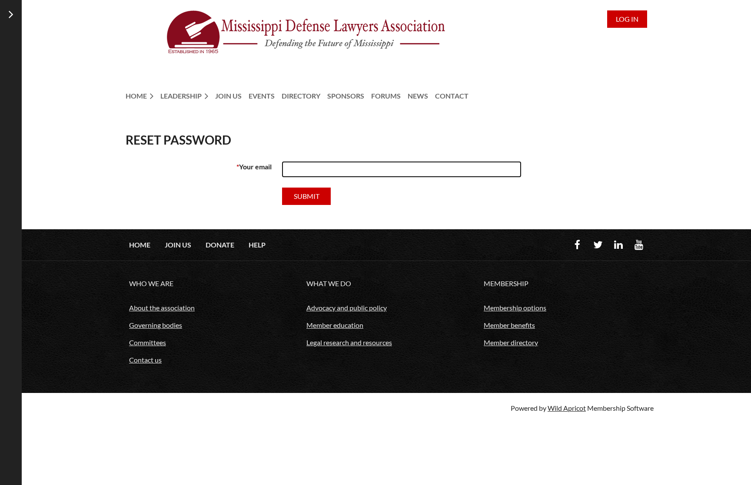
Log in (627, 19)
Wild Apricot (567, 408)
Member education (334, 325)
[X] (598, 245)
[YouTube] (639, 245)
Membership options (515, 308)
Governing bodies (155, 325)
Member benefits (509, 325)
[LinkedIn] (618, 245)
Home (139, 245)
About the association (162, 308)
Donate (220, 245)
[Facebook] (577, 245)
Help (257, 245)
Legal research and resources (349, 342)
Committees (147, 342)
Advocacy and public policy (346, 308)
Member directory (511, 342)
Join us (178, 245)
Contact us (145, 360)
